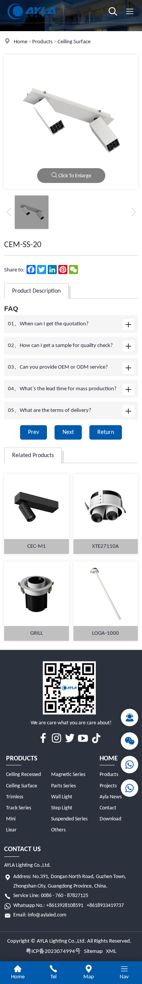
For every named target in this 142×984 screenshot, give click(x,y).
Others (58, 830)
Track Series (18, 808)
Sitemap (93, 951)
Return (105, 432)
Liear (11, 830)
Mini (11, 819)
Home (20, 42)
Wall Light (61, 797)
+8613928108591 (64, 905)
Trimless (14, 797)
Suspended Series (69, 819)
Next (68, 432)
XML (111, 951)
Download (110, 819)
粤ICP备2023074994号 (53, 951)
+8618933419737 (105, 905)
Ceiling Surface (74, 42)
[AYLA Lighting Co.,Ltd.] (31, 21)
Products (42, 42)
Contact (108, 808)
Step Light (61, 808)
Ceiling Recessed (23, 774)
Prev (33, 432)
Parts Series (63, 786)
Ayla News (111, 797)
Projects (108, 786)
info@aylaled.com (47, 915)
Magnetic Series (68, 774)
